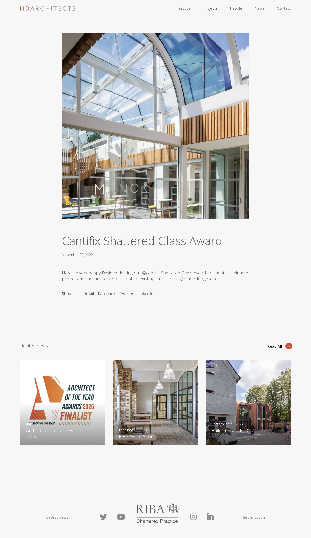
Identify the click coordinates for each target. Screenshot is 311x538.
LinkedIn (145, 293)
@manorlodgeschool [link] (201, 278)
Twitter (126, 293)
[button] (152, 211)
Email (89, 293)
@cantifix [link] (151, 273)
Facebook (107, 293)
